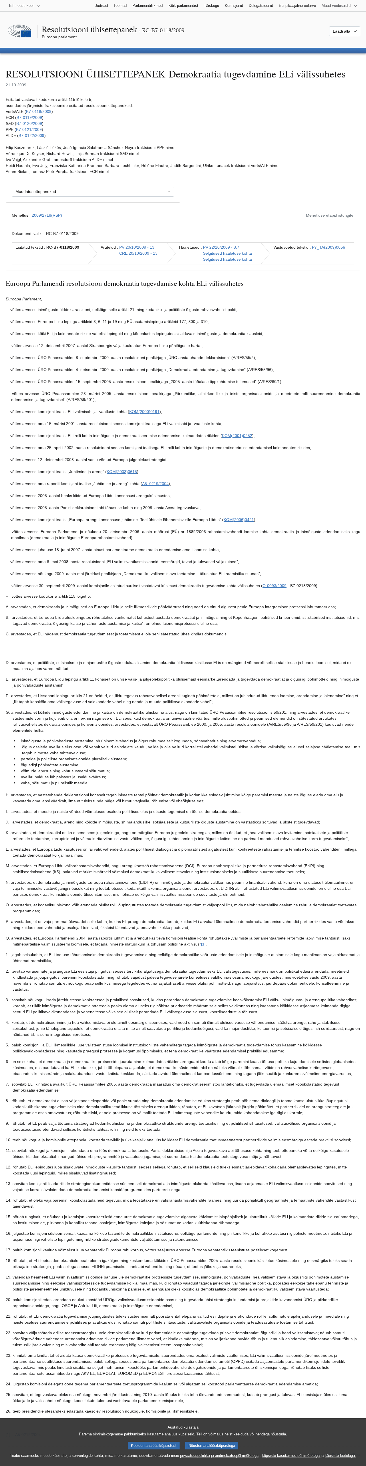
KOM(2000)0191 (144, 411)
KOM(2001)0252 (237, 435)
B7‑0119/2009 (29, 117)
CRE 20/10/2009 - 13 (138, 253)
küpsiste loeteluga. (340, 1455)
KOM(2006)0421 (239, 519)
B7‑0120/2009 (29, 123)
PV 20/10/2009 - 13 (136, 247)
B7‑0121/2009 (29, 129)
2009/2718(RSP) (47, 215)
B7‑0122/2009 (31, 135)
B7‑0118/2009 (38, 111)
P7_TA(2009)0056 (328, 247)
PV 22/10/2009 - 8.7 (221, 247)
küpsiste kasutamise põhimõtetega (291, 1455)
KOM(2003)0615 (122, 471)
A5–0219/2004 (155, 483)
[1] (203, 944)
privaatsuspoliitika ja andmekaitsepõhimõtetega (219, 1455)
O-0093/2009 (274, 585)
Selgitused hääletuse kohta (227, 253)
